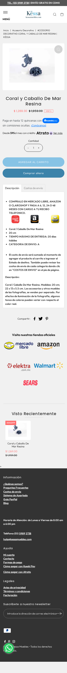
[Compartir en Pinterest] (47, 318)
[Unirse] (59, 613)
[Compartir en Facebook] (34, 318)
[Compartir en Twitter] (41, 318)
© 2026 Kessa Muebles (15, 646)
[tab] (12, 188)
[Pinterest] (9, 642)
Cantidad (33, 141)
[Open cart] (62, 14)
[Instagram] (13, 642)
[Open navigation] (5, 12)
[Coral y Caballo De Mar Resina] (18, 430)
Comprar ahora (33, 173)
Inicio (6, 30)
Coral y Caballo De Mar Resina (18, 445)
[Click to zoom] (58, 49)
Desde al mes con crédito (32, 133)
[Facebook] (5, 642)
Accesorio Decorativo (23, 30)
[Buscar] (55, 14)
